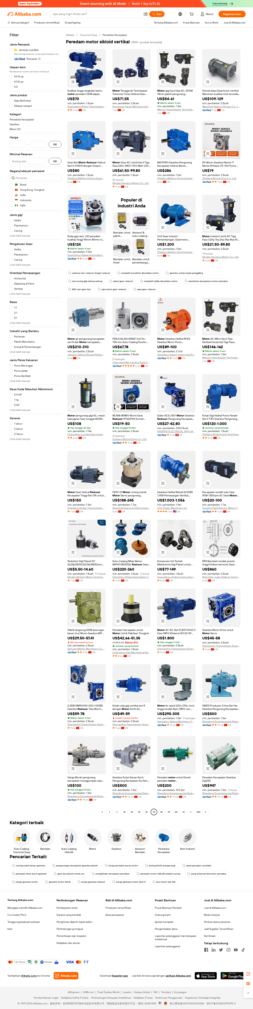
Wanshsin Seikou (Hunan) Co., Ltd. (221, 106)
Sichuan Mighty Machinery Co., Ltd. (86, 648)
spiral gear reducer (123, 281)
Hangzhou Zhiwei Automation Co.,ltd (131, 577)
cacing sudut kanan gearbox (30, 865)
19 (169, 812)
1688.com (88, 992)
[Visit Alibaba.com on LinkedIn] (213, 950)
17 (154, 812)
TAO (155, 992)
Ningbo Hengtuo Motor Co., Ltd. (130, 183)
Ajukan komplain (164, 921)
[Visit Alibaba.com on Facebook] (206, 950)
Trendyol (166, 992)
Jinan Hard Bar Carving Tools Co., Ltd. (131, 362)
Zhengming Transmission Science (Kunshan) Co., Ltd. (176, 648)
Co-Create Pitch (16, 914)
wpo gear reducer (146, 289)
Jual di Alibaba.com (215, 907)
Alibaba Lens (29, 975)
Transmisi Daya (88, 34)
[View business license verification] (160, 1003)
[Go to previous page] (102, 812)
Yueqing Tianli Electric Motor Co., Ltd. (221, 508)
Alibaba (70, 34)
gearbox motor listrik (60, 882)
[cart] (192, 14)
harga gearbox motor (27, 882)
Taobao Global (142, 992)
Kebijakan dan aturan (68, 942)
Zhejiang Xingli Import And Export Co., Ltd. (221, 434)
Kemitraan (210, 935)
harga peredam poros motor (123, 865)
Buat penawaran (115, 914)
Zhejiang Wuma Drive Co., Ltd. (219, 178)
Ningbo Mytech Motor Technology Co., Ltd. (86, 577)
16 (146, 812)
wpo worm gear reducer (113, 289)
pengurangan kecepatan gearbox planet (77, 865)
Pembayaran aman (67, 907)
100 (198, 812)
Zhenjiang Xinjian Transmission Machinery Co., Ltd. (86, 508)
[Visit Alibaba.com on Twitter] (221, 950)
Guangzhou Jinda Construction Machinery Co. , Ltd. (176, 577)
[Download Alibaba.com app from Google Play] (233, 975)
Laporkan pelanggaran (167, 946)
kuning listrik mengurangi (162, 865)
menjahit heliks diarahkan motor (161, 281)
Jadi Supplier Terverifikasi (218, 928)
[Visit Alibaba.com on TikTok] (243, 950)
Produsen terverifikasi (118, 907)
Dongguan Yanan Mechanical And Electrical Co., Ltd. (131, 106)
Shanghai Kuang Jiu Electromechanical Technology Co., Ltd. (131, 508)
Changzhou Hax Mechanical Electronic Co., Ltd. (131, 652)
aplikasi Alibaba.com (178, 975)
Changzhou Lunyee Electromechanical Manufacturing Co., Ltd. (86, 434)
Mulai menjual (212, 914)
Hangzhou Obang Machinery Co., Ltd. (176, 721)
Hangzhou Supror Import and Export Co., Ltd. (176, 354)
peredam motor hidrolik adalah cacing (160, 873)
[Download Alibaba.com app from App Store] (206, 975)
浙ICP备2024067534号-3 (221, 1003)
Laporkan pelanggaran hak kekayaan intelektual (175, 937)
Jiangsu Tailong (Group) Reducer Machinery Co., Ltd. (86, 354)
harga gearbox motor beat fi (131, 882)
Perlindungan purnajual (69, 928)
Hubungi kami (163, 914)
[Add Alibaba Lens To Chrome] (66, 975)
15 (139, 812)
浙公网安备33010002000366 (187, 1003)
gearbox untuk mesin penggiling (186, 273)
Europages (180, 992)
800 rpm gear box (81, 289)
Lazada (127, 992)
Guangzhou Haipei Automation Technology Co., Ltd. (86, 255)
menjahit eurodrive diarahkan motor (140, 273)
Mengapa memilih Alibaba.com (24, 907)
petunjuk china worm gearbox (31, 873)
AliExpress (74, 992)
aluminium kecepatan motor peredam (208, 281)
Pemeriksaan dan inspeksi (71, 935)
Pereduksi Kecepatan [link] (115, 34)
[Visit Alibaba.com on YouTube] (236, 950)
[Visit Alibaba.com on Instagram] (228, 950)
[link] (248, 974)
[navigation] (35, 424)
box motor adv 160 (166, 882)
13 (124, 812)
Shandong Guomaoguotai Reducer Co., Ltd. (221, 721)
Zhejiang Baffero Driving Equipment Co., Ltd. (86, 178)
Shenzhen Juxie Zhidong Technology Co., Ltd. (221, 577)
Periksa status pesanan (217, 921)
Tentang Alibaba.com (20, 900)
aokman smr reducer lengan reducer (91, 273)
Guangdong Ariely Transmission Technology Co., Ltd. (86, 106)
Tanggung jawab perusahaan (23, 921)
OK (55, 144)
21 (183, 812)
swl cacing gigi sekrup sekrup (87, 281)
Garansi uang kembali (68, 914)
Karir (10, 928)
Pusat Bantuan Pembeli (168, 907)
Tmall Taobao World (108, 992)
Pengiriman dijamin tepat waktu (74, 921)
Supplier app (120, 975)
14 (132, 812)
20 (176, 812)
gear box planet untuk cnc (71, 873)
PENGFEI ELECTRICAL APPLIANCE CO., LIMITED (176, 431)
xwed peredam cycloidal (198, 865)
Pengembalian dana (166, 928)
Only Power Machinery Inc (172, 508)
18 (161, 812)
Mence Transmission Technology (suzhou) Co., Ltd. (176, 109)
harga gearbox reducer (93, 882)
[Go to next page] (205, 812)
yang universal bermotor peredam (209, 873)
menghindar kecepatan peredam (112, 873)
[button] (145, 14)
